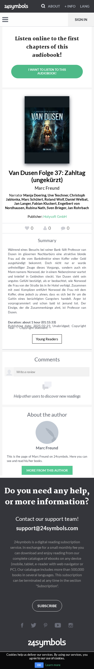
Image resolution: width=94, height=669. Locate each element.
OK (39, 665)
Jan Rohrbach (78, 208)
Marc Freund (47, 188)
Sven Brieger (56, 208)
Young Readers (47, 339)
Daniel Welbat (76, 199)
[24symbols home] (16, 6)
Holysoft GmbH (55, 216)
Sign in (81, 19)
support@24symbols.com (47, 528)
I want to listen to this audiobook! (47, 71)
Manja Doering (34, 195)
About (54, 6)
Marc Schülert (32, 199)
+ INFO (70, 6)
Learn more (52, 665)
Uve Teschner (58, 195)
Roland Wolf (54, 199)
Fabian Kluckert (44, 203)
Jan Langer (22, 203)
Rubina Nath (35, 208)
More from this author (47, 470)
